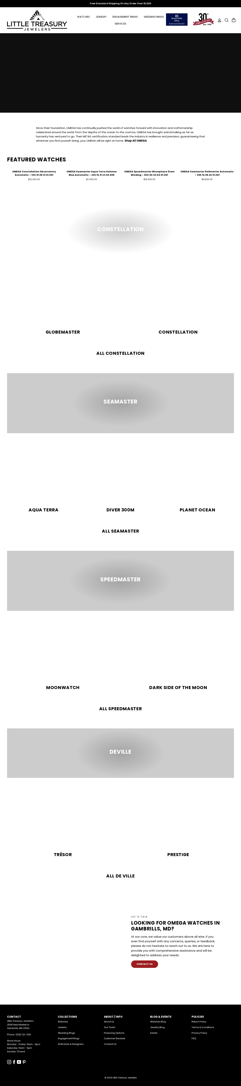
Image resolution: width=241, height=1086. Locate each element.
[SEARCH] (225, 20)
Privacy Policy (199, 1032)
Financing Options (114, 1032)
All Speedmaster (120, 709)
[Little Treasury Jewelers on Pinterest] (24, 1062)
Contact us (145, 964)
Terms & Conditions (203, 1027)
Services (120, 23)
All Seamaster (120, 531)
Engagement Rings (125, 17)
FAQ (194, 1038)
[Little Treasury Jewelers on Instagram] (9, 1062)
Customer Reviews (114, 1038)
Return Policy (199, 1021)
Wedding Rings (154, 17)
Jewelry (101, 17)
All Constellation (120, 353)
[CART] (232, 20)
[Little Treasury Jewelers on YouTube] (19, 1062)
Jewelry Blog (157, 1027)
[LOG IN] (218, 20)
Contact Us (110, 1044)
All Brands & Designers (71, 1044)
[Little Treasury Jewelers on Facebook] (14, 1062)
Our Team (109, 1027)
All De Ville (120, 876)
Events (153, 1032)
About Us (109, 1021)
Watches (83, 17)
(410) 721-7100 (23, 1034)
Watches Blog (158, 1021)
